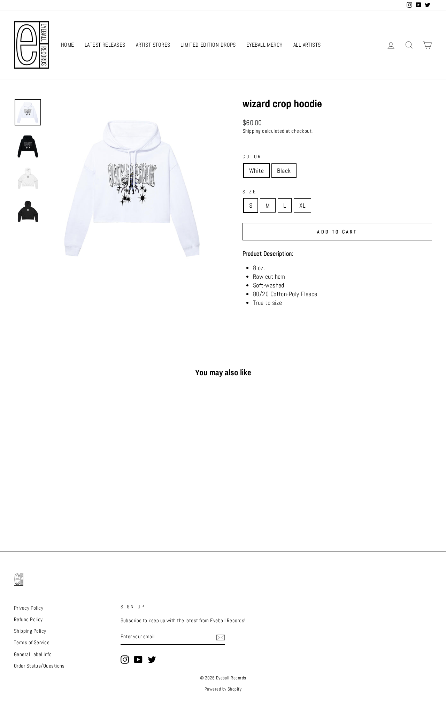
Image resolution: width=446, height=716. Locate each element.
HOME (67, 44)
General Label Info (33, 654)
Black (284, 171)
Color (252, 156)
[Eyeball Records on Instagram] (125, 659)
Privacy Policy (28, 608)
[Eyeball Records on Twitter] (152, 659)
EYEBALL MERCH (264, 44)
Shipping (252, 131)
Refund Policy (28, 619)
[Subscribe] (220, 637)
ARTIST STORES (153, 44)
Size (250, 191)
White (256, 171)
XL (302, 205)
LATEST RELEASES (105, 44)
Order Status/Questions (39, 665)
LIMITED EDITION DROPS (208, 44)
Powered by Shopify (223, 689)
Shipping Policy (30, 631)
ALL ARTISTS (307, 44)
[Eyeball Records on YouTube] (138, 659)
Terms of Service (31, 642)
